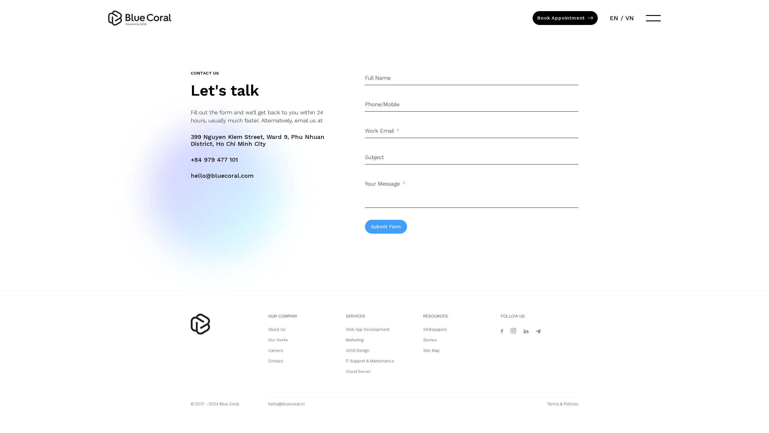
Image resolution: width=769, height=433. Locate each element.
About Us (276, 329)
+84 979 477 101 (214, 159)
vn (629, 18)
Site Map (431, 350)
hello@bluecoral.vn (286, 404)
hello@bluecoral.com (222, 175)
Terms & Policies (562, 404)
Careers (275, 350)
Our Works (278, 340)
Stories (430, 340)
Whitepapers (435, 329)
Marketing (354, 340)
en (614, 18)
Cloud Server (358, 371)
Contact (275, 361)
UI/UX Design (357, 350)
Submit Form (386, 226)
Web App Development (368, 329)
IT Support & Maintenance (370, 361)
